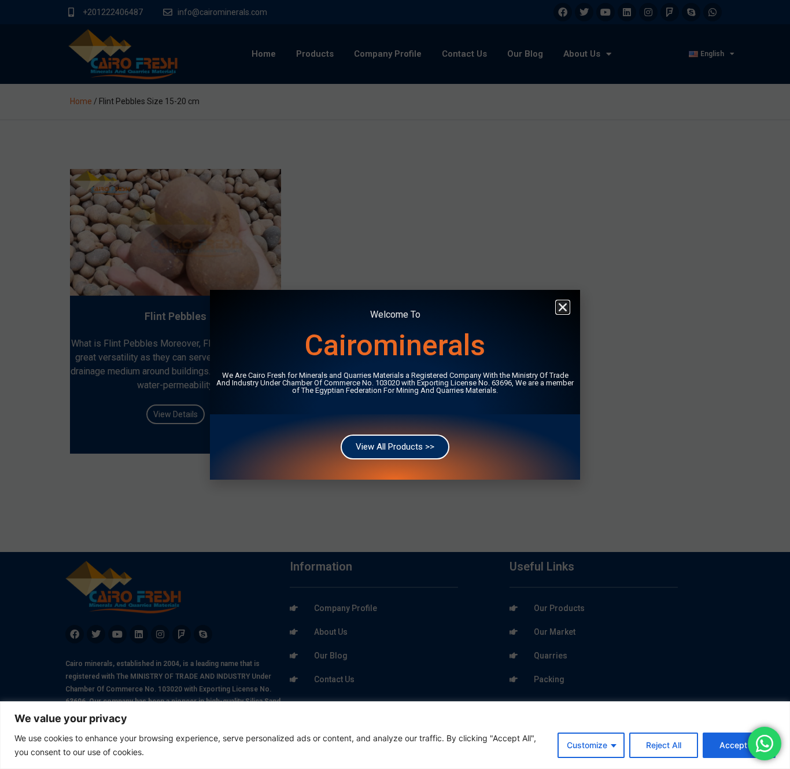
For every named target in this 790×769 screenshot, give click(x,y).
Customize (587, 745)
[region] (395, 735)
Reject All (663, 745)
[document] (395, 384)
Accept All (739, 745)
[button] (562, 307)
